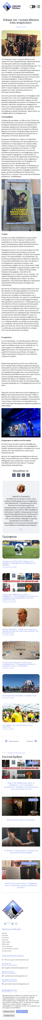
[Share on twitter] (18, 475)
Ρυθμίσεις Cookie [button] (9, 1011)
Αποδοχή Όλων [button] (22, 1011)
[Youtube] (12, 923)
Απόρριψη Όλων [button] (9, 1015)
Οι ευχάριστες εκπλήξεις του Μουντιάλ (19, 695)
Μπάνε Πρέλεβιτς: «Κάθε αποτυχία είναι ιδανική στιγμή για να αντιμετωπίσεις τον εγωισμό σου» (20, 631)
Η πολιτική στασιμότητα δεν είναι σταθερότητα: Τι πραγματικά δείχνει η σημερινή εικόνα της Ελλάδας (19, 664)
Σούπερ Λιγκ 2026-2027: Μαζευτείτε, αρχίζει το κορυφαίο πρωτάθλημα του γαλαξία (19, 563)
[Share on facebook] (14, 475)
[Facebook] (5, 923)
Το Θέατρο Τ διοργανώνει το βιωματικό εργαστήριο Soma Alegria (21, 851)
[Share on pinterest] (23, 475)
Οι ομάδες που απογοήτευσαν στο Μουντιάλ (17, 726)
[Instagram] (16, 923)
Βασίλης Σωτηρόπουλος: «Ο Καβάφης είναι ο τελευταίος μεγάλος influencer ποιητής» (21, 885)
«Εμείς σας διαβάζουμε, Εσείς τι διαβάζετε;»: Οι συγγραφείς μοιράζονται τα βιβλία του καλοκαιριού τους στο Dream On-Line (20, 597)
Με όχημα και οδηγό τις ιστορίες (21, 820)
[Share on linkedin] (28, 475)
